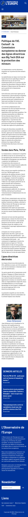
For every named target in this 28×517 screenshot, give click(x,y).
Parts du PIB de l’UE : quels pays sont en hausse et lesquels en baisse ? (13, 378)
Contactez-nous (10, 505)
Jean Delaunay (14, 32)
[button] (25, 3)
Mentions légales (20, 503)
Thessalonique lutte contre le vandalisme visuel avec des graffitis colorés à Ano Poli (13, 407)
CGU (3, 505)
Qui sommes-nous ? (7, 503)
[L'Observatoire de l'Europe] (9, 3)
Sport (3, 36)
